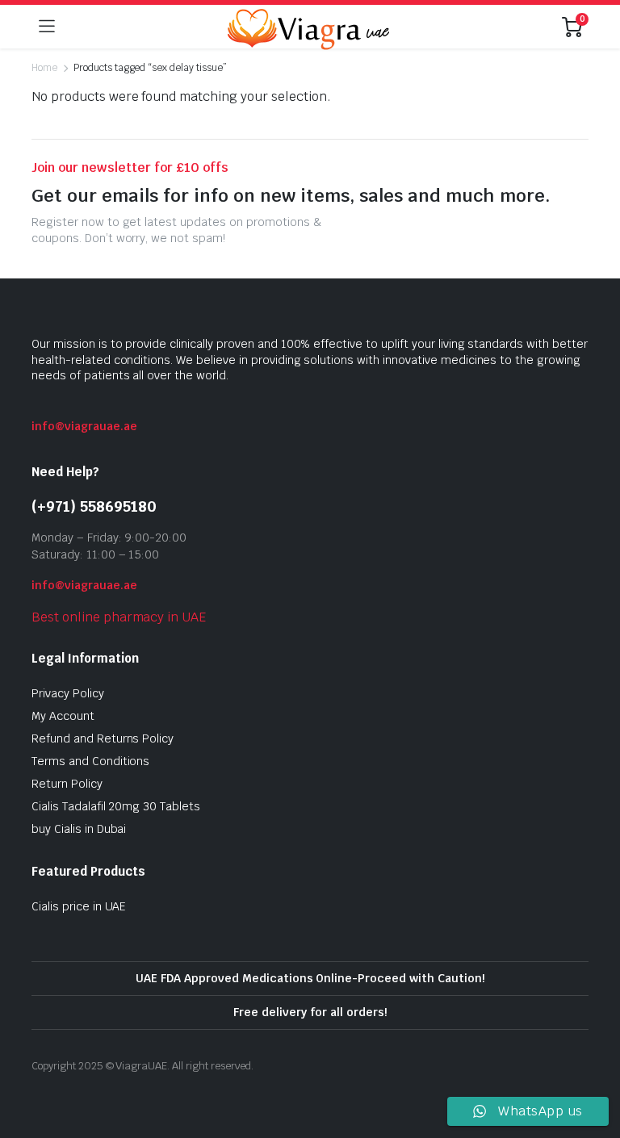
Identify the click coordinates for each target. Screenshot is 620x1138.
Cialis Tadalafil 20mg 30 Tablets (115, 806)
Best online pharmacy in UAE (118, 617)
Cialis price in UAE (78, 906)
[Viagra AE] (308, 26)
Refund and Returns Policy (102, 738)
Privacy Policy (67, 693)
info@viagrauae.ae (84, 426)
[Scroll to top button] (594, 1065)
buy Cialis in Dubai (78, 829)
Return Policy (67, 783)
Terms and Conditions (90, 761)
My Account (62, 716)
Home (44, 67)
